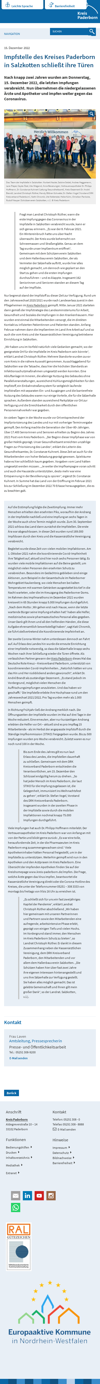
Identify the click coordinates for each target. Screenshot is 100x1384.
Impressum (60, 1148)
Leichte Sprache (22, 6)
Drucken (11, 1152)
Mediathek (13, 1165)
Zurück (11, 1093)
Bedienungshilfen (17, 1147)
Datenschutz (61, 1153)
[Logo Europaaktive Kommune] (50, 1312)
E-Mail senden (18, 1058)
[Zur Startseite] (85, 11)
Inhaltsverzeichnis (17, 1158)
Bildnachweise (62, 1158)
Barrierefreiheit (65, 6)
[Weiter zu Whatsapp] (50, 1207)
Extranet (11, 1173)
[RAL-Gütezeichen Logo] (50, 1246)
